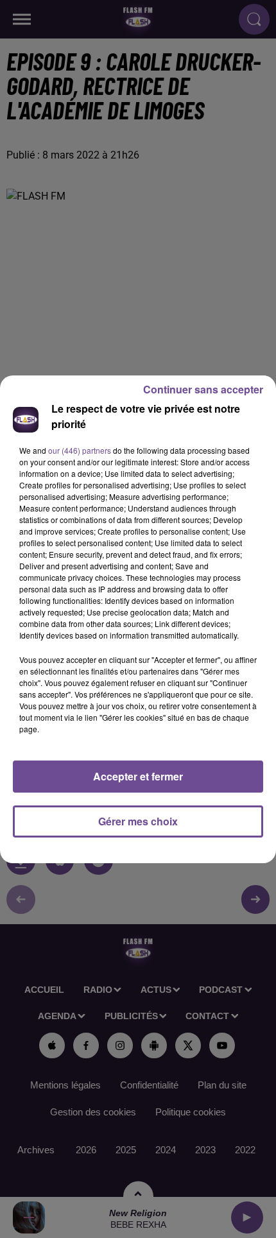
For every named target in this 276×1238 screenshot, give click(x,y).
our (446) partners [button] (79, 450)
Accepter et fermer (138, 776)
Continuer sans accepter (203, 389)
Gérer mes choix (138, 821)
